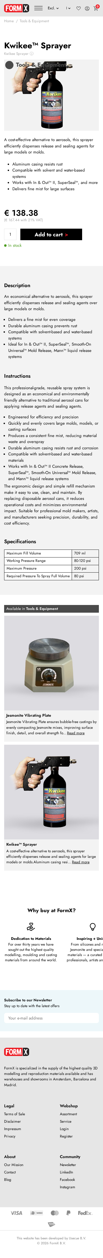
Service (65, 1121)
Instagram (67, 1187)
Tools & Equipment (34, 21)
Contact (10, 1172)
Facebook (67, 1179)
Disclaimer (12, 1121)
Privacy (9, 1136)
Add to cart (49, 234)
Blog (7, 1179)
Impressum (12, 1128)
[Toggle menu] (38, 8)
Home (9, 21)
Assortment (68, 1114)
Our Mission (13, 1164)
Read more (76, 733)
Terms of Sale (14, 1114)
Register (66, 1136)
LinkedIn (66, 1172)
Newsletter (68, 1164)
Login (64, 1128)
